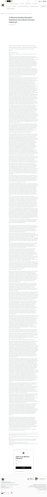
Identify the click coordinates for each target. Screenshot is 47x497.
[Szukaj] (35, 1)
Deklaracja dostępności (5, 487)
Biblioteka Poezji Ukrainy (34, 6)
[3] (28, 401)
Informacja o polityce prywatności (6, 486)
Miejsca (11, 3)
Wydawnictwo (28, 3)
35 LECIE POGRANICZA (11, 8)
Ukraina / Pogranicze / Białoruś (23, 6)
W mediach (14, 6)
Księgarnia (43, 6)
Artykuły (2, 13)
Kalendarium (35, 3)
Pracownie (22, 3)
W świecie (8, 6)
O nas (8, 3)
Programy (16, 3)
